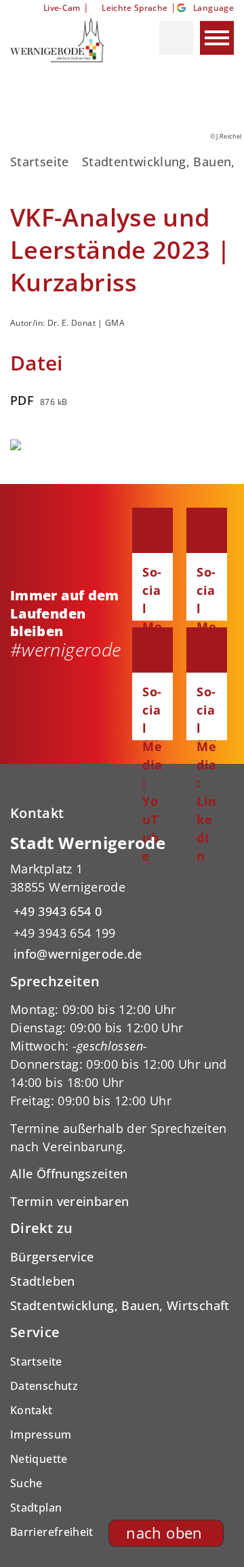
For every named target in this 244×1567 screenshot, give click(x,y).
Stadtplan (36, 1507)
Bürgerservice (52, 1257)
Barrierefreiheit (52, 1531)
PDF (21, 400)
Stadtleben (42, 1281)
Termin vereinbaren (69, 1201)
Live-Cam (61, 8)
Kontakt (31, 1410)
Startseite (39, 161)
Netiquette (39, 1458)
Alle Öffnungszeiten (69, 1173)
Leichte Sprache (134, 8)
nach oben (164, 1533)
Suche (26, 1483)
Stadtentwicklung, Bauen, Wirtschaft (120, 1305)
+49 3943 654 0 (56, 911)
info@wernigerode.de (76, 954)
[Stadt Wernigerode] (122, 898)
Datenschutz (44, 1385)
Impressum (40, 1434)
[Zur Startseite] (67, 40)
